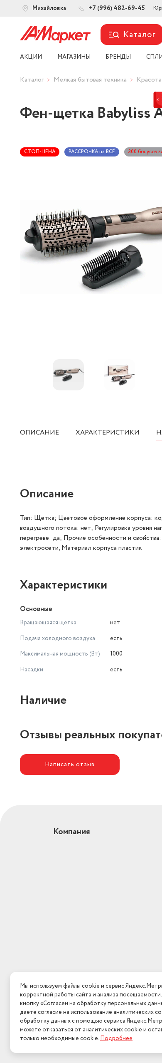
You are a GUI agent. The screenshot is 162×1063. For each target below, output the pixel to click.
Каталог (32, 79)
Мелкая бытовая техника (90, 79)
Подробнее (116, 1038)
